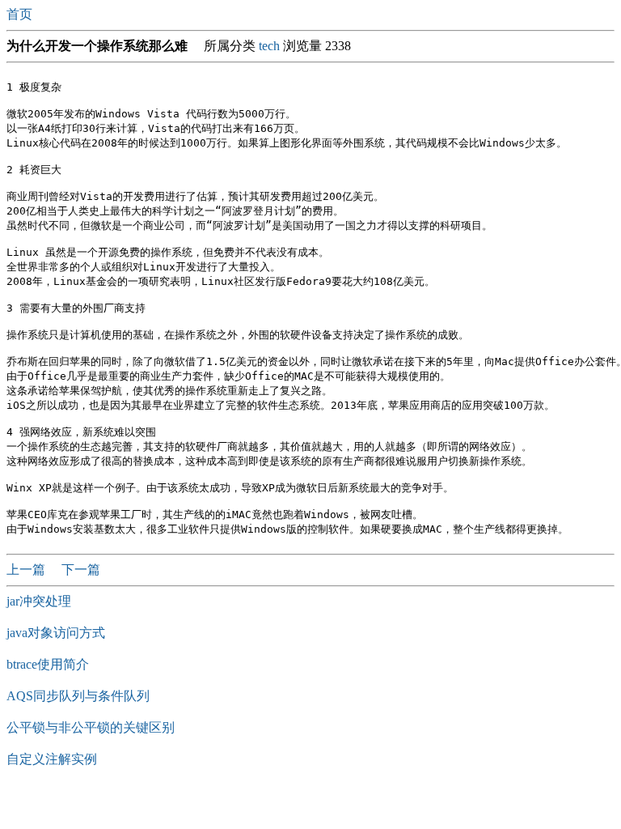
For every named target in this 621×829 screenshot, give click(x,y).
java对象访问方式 (55, 633)
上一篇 (27, 569)
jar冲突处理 (38, 601)
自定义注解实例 (51, 759)
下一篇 (80, 569)
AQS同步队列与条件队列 (78, 696)
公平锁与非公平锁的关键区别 (90, 727)
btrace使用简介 (47, 664)
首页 (21, 14)
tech (269, 46)
